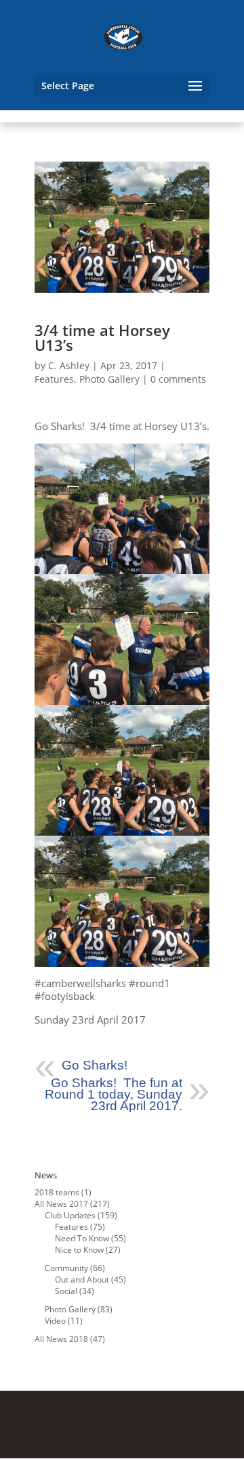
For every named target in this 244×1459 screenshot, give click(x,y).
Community (66, 1268)
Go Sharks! (94, 1065)
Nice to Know (79, 1249)
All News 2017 (61, 1204)
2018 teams (57, 1192)
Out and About (82, 1279)
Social (66, 1291)
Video (55, 1320)
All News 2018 (61, 1339)
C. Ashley (68, 365)
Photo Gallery (109, 379)
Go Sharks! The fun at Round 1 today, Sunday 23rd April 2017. (113, 1094)
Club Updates (70, 1215)
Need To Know (82, 1238)
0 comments (178, 379)
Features (54, 379)
